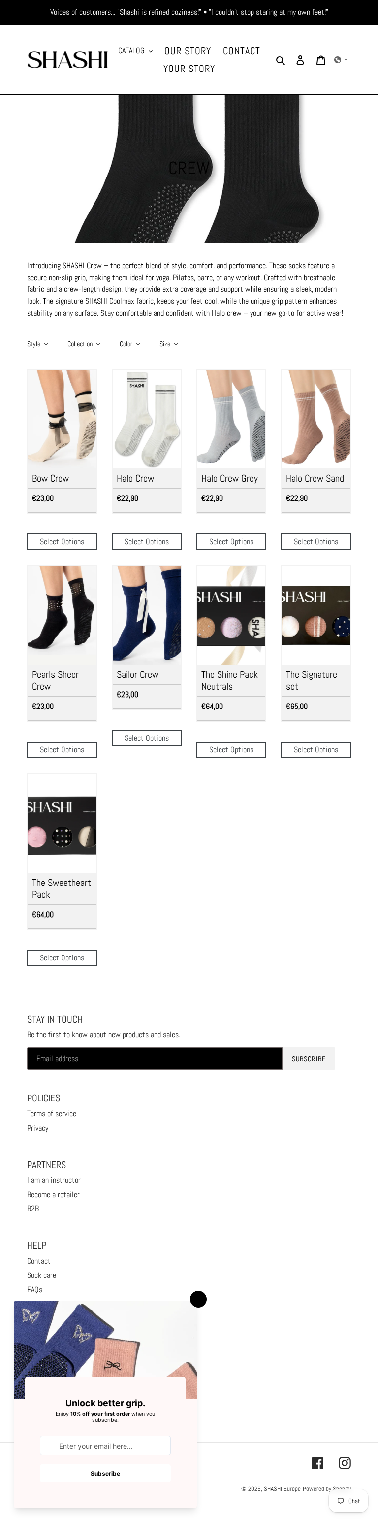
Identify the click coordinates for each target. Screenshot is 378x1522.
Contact (39, 1261)
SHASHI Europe (282, 1489)
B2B (33, 1208)
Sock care (41, 1275)
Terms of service (51, 1113)
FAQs (34, 1289)
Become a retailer (53, 1194)
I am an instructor (54, 1180)
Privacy (37, 1128)
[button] (341, 60)
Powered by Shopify (327, 1489)
